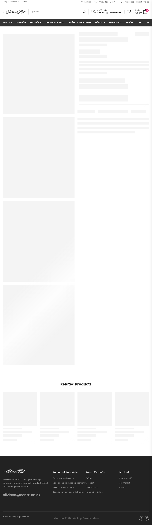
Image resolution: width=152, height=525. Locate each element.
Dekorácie (35, 22)
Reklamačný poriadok (63, 487)
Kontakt (87, 2)
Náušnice (100, 22)
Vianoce (7, 22)
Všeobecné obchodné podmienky (69, 483)
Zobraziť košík (126, 478)
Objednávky (92, 487)
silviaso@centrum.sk (21, 494)
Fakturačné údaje (94, 492)
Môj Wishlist (124, 483)
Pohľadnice (115, 22)
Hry (141, 22)
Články (89, 478)
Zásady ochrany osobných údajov (69, 492)
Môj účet (90, 483)
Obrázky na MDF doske (79, 22)
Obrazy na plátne (54, 22)
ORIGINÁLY (21, 22)
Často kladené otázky (63, 478)
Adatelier (24, 516)
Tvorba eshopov (11, 516)
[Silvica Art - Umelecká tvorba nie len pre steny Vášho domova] (14, 11)
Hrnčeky (130, 22)
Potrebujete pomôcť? (106, 2)
